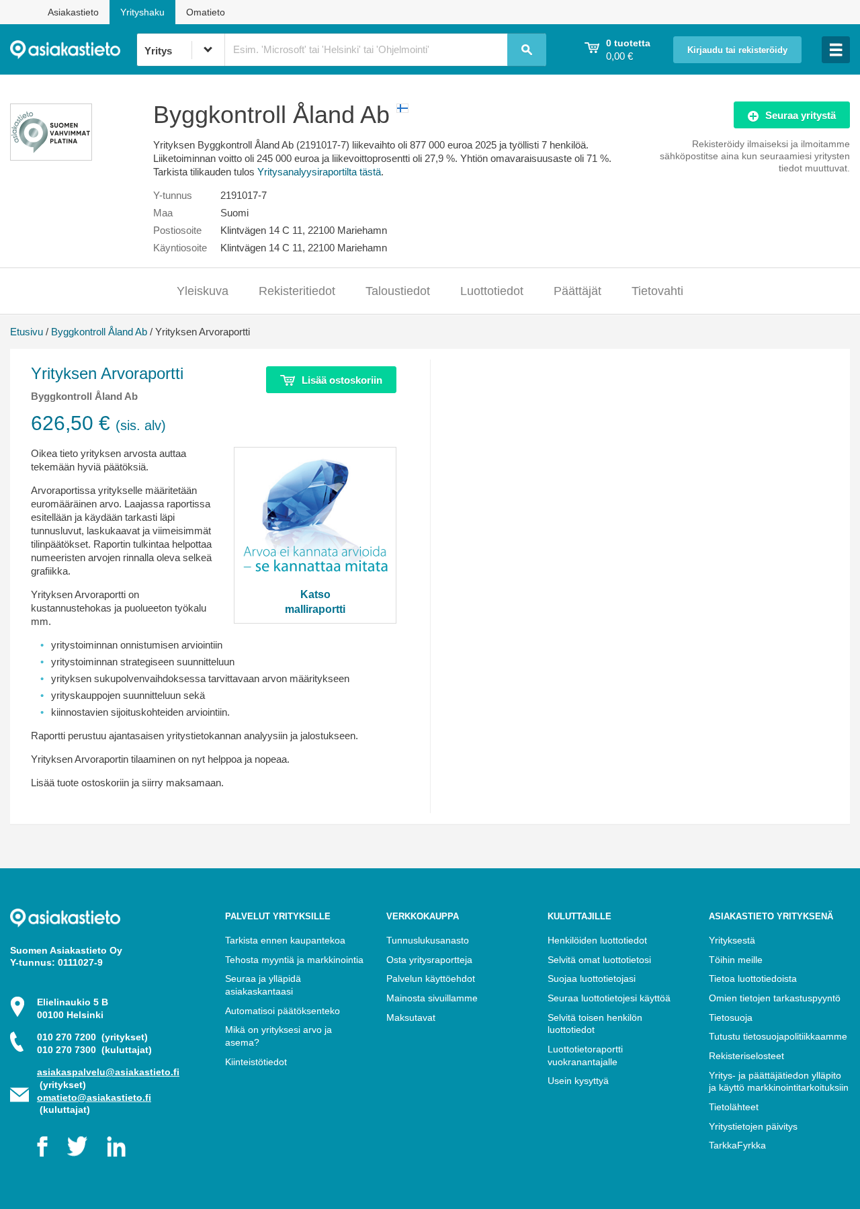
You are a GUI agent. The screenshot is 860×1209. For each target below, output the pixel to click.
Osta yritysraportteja (429, 959)
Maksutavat (410, 1017)
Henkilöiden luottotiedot (597, 940)
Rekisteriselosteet (746, 1055)
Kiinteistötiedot (256, 1061)
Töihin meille (736, 959)
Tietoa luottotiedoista (753, 978)
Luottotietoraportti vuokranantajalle (585, 1055)
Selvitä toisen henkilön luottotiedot (595, 1024)
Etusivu (26, 331)
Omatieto (205, 12)
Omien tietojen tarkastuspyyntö (775, 998)
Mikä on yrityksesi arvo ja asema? (278, 1036)
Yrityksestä (732, 940)
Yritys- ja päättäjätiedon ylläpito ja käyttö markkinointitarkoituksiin (779, 1081)
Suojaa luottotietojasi (592, 978)
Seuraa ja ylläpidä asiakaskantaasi (263, 985)
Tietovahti (657, 291)
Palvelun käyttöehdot (430, 978)
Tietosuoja (730, 1017)
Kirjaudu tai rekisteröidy (737, 50)
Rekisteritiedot (297, 291)
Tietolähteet (734, 1106)
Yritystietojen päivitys (753, 1126)
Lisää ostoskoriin (342, 380)
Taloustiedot (398, 291)
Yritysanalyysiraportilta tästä (319, 171)
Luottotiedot (491, 291)
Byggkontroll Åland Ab (99, 331)
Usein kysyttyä (578, 1080)
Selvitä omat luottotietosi (599, 959)
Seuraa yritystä (800, 115)
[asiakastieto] (73, 50)
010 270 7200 (92, 1037)
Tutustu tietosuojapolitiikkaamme (778, 1036)
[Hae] (526, 50)
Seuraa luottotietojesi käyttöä (609, 998)
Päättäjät (577, 291)
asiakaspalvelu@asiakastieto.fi (108, 1072)
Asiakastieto (73, 12)
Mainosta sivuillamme (432, 998)
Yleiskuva (202, 291)
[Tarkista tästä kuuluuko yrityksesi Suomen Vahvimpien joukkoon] (51, 157)
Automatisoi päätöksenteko (282, 1010)
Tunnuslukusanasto (427, 940)
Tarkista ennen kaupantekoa (285, 940)
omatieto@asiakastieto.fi (94, 1097)
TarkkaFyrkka (737, 1145)
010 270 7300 (94, 1049)
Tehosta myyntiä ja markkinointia (294, 959)
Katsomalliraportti (315, 601)
